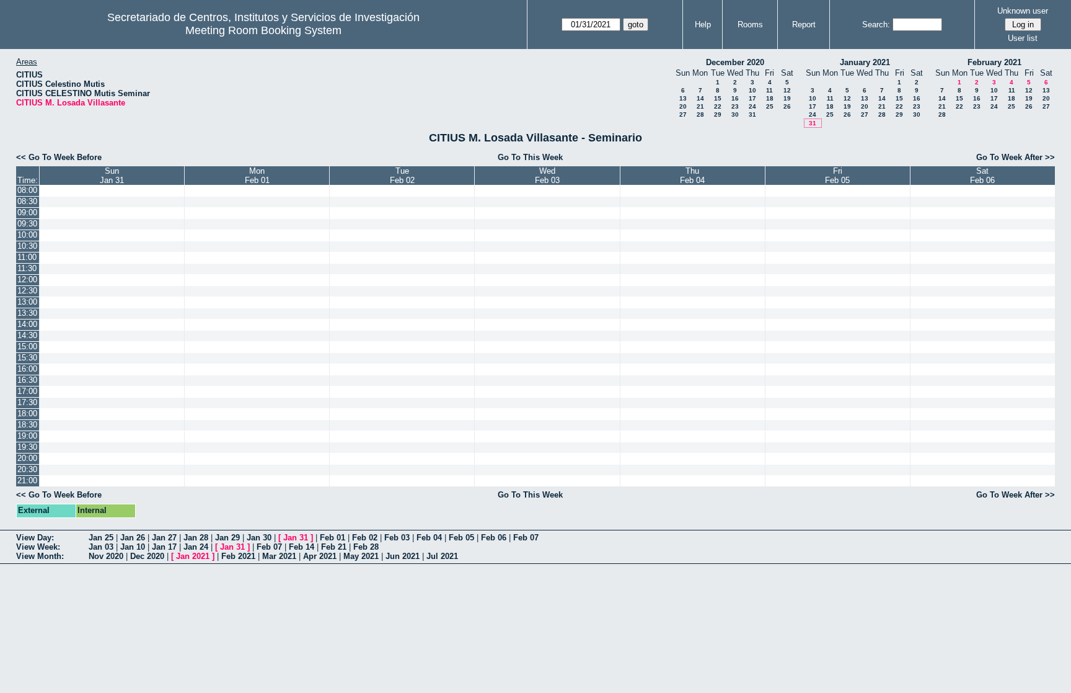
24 (752, 106)
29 (717, 114)
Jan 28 (195, 537)
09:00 (27, 212)
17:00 (27, 391)
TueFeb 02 (402, 175)
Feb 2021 (238, 556)
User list (1023, 38)
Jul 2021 (442, 556)
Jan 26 (132, 537)
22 (717, 106)
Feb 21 (333, 547)
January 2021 (865, 62)
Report (804, 24)
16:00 (27, 368)
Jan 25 (101, 537)
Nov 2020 (106, 556)
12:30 (27, 290)
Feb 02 (364, 537)
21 (700, 106)
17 (752, 98)
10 (752, 90)
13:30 (27, 313)
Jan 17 (164, 547)
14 (700, 98)
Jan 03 (101, 547)
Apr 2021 (320, 556)
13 (683, 98)
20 (683, 106)
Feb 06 (493, 537)
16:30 (27, 380)
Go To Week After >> (1015, 157)
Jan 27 (164, 537)
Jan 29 (227, 537)
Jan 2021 (192, 556)
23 (735, 106)
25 (770, 106)
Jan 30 (259, 537)
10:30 (27, 246)
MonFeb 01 (257, 175)
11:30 (27, 268)
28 (700, 114)
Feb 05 (461, 537)
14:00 (27, 324)
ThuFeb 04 (692, 175)
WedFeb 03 (547, 175)
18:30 (27, 424)
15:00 (27, 346)
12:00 (27, 279)
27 (683, 114)
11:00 (27, 257)
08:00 (27, 190)
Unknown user (1022, 11)
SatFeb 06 (982, 175)
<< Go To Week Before (59, 157)
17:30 (27, 402)
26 (787, 106)
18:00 (27, 413)
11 (769, 90)
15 (717, 98)
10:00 (27, 234)
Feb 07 (526, 537)
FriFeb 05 (837, 175)
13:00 (27, 301)
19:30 (27, 447)
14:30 (27, 335)
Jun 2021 (403, 556)
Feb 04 (429, 537)
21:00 (27, 480)
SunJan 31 (112, 175)
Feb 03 (397, 537)
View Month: (40, 556)
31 (752, 114)
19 (787, 98)
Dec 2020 (147, 556)
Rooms (750, 24)
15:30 (27, 357)
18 (770, 98)
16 (735, 98)
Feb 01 (332, 537)
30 (735, 114)
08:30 (27, 201)
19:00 (27, 435)
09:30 (27, 223)
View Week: (38, 547)
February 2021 (994, 62)
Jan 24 (195, 547)
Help (703, 24)
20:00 (27, 458)
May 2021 (361, 556)
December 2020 (735, 62)
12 (787, 90)
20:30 (27, 469)
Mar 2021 (279, 556)
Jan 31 (295, 537)
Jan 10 (132, 547)
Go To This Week (530, 157)
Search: (876, 24)
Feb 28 (366, 547)
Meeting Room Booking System (263, 30)
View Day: (35, 537)
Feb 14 (301, 547)
